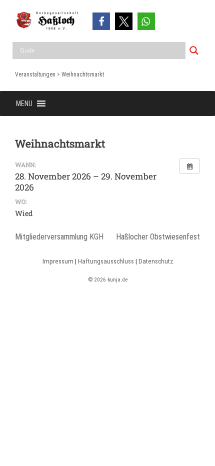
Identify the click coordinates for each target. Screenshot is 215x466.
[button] (101, 21)
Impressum (58, 261)
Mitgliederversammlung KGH (59, 237)
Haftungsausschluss (106, 261)
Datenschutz (155, 261)
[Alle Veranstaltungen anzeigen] (189, 166)
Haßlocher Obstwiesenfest (158, 237)
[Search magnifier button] (194, 50)
